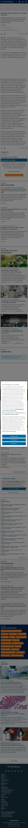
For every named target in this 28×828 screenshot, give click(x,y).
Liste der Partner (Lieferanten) (9, 431)
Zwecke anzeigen (14, 436)
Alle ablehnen (14, 440)
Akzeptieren (14, 443)
